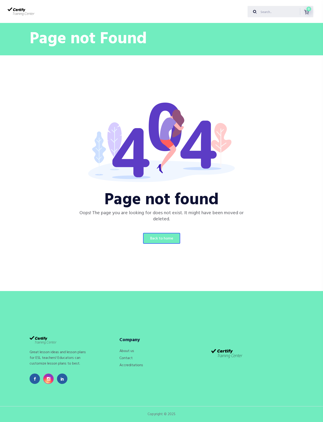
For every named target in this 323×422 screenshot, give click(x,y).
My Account (166, 12)
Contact (126, 358)
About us (96, 12)
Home (45, 12)
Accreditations (131, 365)
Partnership (120, 12)
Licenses (143, 12)
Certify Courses (69, 12)
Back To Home (161, 238)
